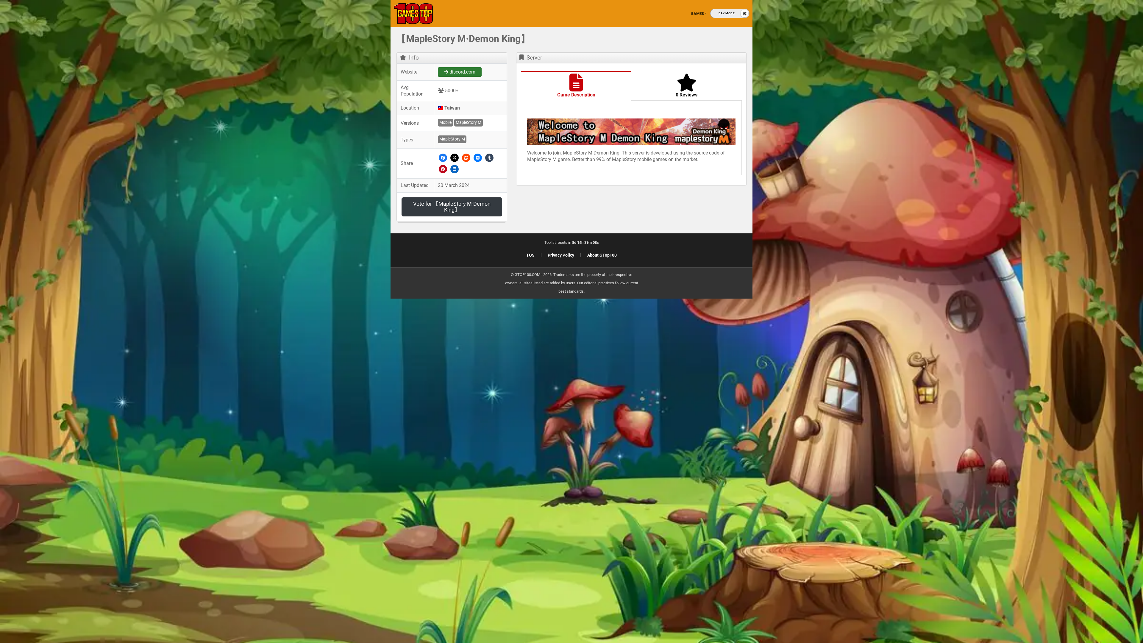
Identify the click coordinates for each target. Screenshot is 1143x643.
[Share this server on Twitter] (454, 157)
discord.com (461, 72)
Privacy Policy (561, 255)
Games (697, 13)
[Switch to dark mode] (729, 13)
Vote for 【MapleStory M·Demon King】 (452, 207)
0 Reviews (686, 95)
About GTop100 (602, 255)
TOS (530, 255)
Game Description (576, 95)
